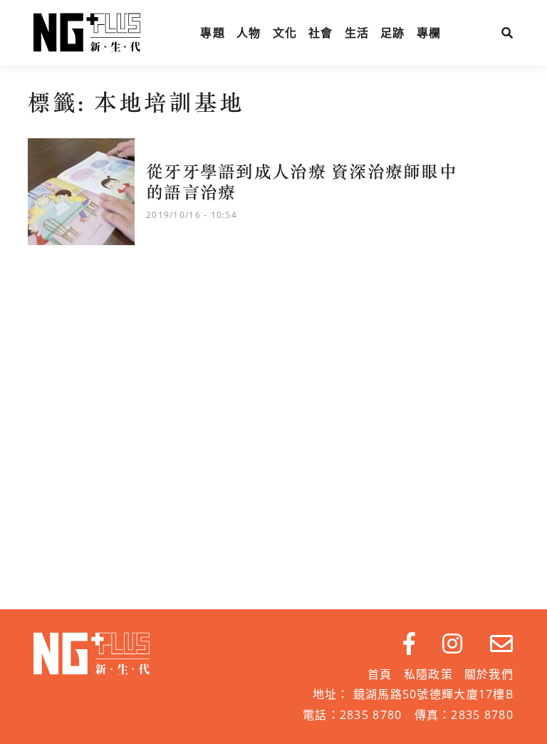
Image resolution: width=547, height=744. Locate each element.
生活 (357, 33)
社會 (320, 33)
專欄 (429, 33)
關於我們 (489, 674)
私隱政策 (428, 674)
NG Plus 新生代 (86, 32)
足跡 (392, 33)
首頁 (380, 674)
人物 (248, 33)
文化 (285, 33)
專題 (212, 33)
